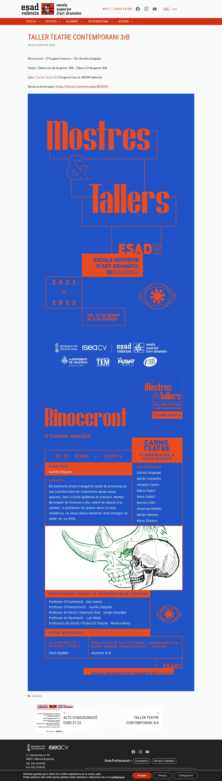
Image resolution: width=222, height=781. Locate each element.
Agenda (123, 21)
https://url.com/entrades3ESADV (82, 86)
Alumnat (72, 21)
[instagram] (146, 9)
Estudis (51, 21)
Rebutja (162, 775)
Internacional (98, 21)
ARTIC (106, 9)
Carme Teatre (44, 77)
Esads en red (123, 9)
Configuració (186, 775)
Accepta (141, 775)
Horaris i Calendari (164, 760)
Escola (31, 21)
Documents (141, 760)
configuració (117, 777)
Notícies (37, 695)
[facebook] (138, 9)
